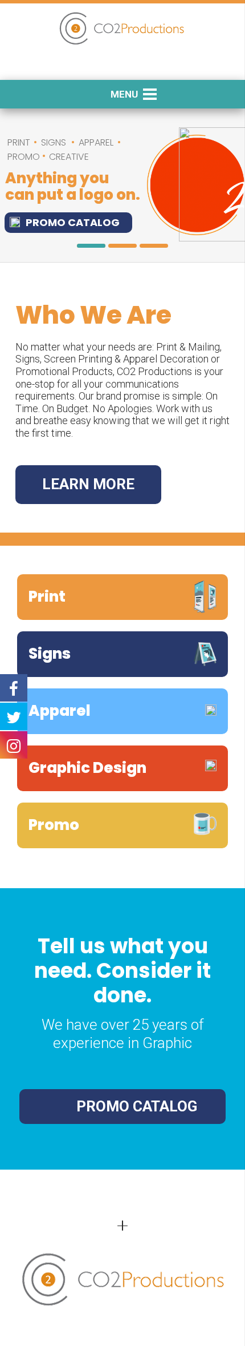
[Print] (122, 597)
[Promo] (122, 825)
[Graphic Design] (122, 768)
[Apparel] (122, 711)
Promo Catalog (73, 222)
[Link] (122, 29)
